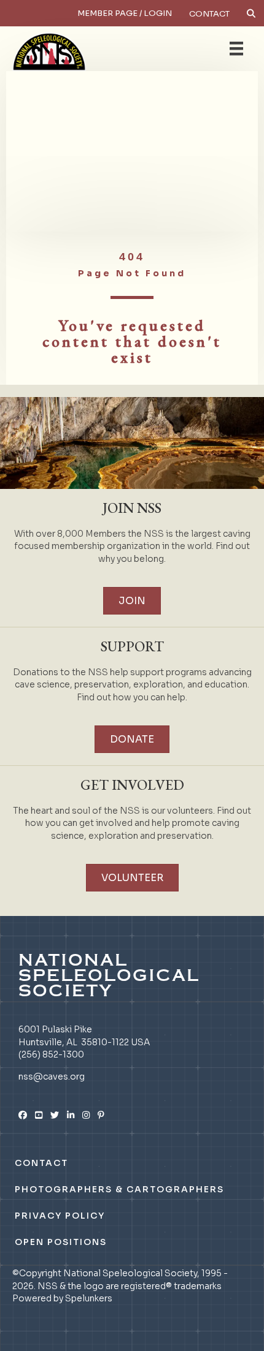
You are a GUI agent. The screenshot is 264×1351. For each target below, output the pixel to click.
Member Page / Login (124, 13)
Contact (209, 14)
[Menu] (236, 48)
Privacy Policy (60, 1215)
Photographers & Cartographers (119, 1189)
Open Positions (61, 1241)
